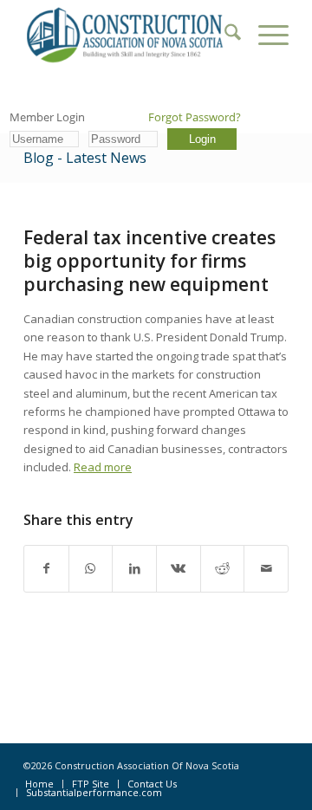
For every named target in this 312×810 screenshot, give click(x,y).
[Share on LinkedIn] (134, 568)
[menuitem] (224, 34)
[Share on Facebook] (46, 568)
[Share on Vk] (178, 568)
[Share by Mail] (266, 568)
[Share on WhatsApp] (91, 568)
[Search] (224, 34)
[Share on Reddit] (222, 568)
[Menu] (265, 34)
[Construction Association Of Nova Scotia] (129, 34)
